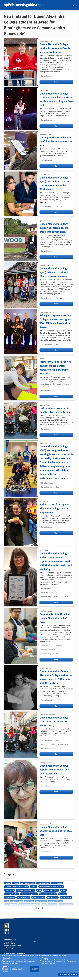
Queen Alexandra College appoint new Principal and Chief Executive (54, 769)
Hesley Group (9, 890)
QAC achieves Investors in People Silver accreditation (55, 410)
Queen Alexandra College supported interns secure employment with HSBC (54, 228)
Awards (59, 206)
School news (46, 76)
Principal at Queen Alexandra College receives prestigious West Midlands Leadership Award (56, 321)
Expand (39, 908)
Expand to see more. (34, 969)
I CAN (39, 890)
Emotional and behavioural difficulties (51, 886)
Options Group (9, 897)
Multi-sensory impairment (29, 894)
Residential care (52, 897)
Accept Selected (64, 974)
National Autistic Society (48, 894)
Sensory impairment (49, 597)
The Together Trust (66, 904)
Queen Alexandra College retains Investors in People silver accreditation (55, 48)
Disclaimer (7, 946)
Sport (58, 487)
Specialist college (10, 904)
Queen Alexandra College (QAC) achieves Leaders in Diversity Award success (54, 272)
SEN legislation (41, 901)
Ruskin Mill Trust (17, 901)
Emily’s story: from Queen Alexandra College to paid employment (54, 508)
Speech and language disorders (29, 904)
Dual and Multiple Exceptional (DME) (16, 886)
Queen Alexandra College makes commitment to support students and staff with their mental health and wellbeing (56, 561)
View (56, 82)
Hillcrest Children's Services (25, 890)
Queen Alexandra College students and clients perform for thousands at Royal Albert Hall (56, 99)
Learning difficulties (49, 593)
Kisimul (63, 890)
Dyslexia (33, 886)
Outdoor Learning (23, 897)
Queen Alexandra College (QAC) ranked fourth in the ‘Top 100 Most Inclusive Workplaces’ (54, 183)
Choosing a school (43, 883)
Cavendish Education (27, 883)
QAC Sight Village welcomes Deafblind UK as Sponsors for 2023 (56, 141)
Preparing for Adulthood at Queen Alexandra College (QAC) (55, 618)
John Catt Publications (51, 890)
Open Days (62, 894)
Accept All (74, 974)
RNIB (6, 901)
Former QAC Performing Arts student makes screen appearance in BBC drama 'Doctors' (56, 367)
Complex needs (57, 883)
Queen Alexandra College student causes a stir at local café (56, 831)
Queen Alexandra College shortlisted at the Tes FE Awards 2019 (54, 721)
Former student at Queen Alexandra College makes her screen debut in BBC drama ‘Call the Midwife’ (56, 677)
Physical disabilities (49, 483)
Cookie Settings (9, 948)
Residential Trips (66, 897)
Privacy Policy (16, 946)
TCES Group (53, 904)
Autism (65, 597)
